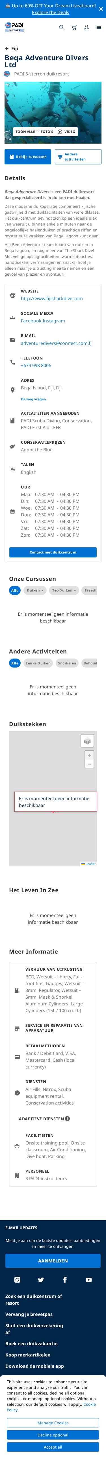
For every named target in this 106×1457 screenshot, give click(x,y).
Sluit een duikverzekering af (34, 1328)
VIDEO (69, 131)
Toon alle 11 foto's (34, 131)
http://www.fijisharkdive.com (52, 298)
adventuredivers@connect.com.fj (56, 343)
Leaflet (90, 864)
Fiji (13, 48)
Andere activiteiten (75, 157)
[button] (87, 741)
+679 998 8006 (36, 365)
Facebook (31, 321)
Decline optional (53, 1435)
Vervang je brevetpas (29, 1314)
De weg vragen (33, 399)
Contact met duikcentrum (53, 552)
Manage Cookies (53, 1422)
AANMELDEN (53, 1261)
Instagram (54, 321)
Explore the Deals (50, 12)
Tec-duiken (62, 590)
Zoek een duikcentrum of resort (33, 1299)
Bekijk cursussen (31, 156)
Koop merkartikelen (28, 1355)
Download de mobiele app (34, 1366)
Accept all (53, 1447)
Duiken (33, 590)
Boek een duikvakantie (31, 1343)
